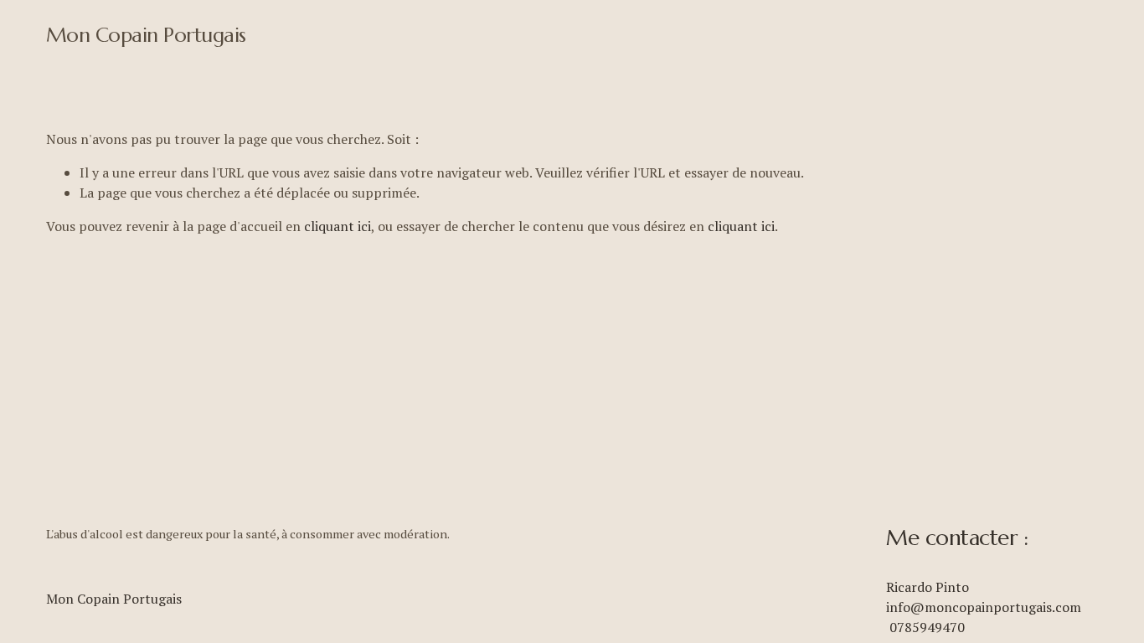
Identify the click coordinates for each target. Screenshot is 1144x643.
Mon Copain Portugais (146, 35)
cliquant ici (337, 226)
